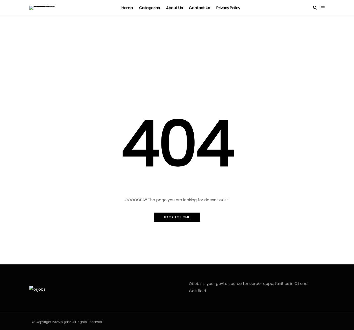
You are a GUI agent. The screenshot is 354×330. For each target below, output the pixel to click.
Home (127, 7)
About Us (174, 7)
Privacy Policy (228, 7)
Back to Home (177, 217)
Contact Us (199, 7)
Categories (149, 7)
